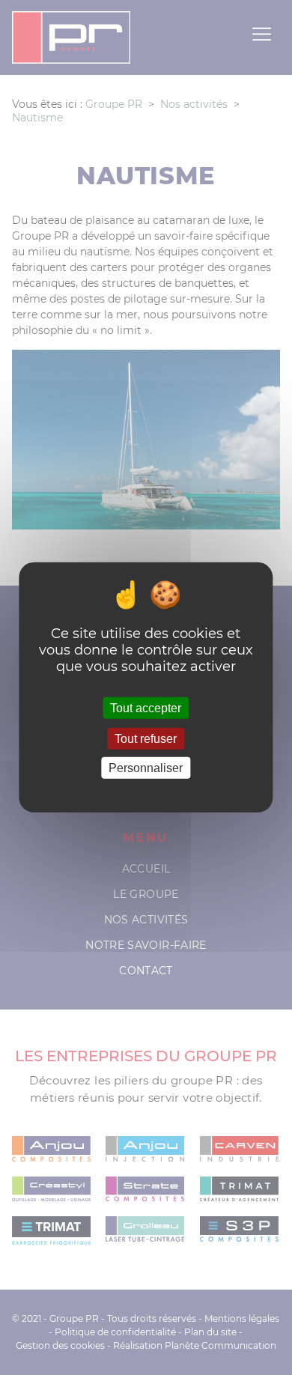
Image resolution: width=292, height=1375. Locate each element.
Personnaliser (146, 768)
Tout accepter (145, 708)
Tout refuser (146, 738)
